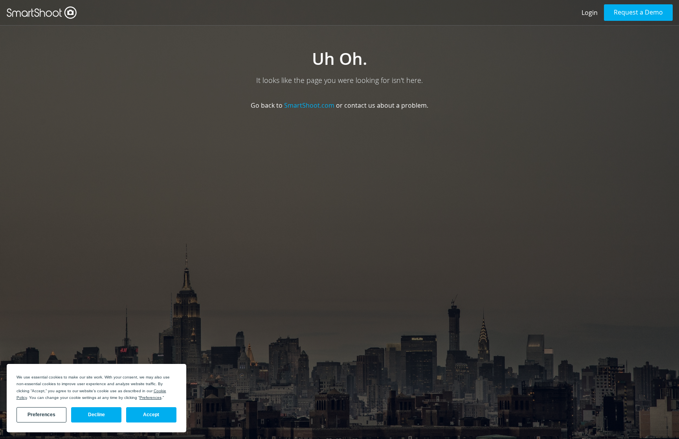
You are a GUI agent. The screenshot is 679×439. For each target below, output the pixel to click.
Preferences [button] (150, 397)
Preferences (41, 414)
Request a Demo (638, 12)
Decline (96, 414)
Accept (151, 414)
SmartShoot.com (309, 105)
